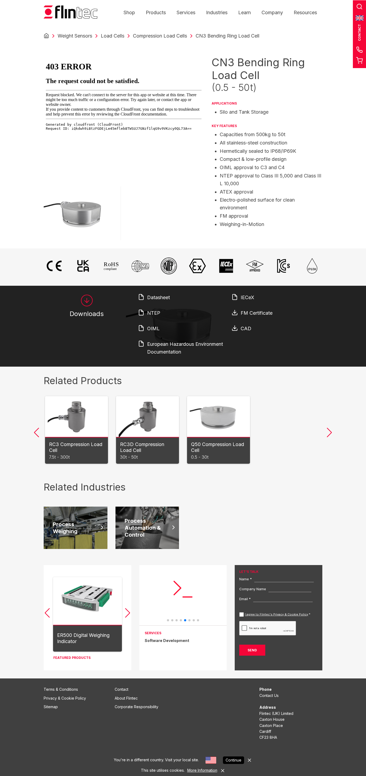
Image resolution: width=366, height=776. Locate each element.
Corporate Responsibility (136, 706)
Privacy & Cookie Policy (65, 698)
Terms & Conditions (61, 689)
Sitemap (51, 706)
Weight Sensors (75, 36)
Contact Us (269, 695)
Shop (129, 12)
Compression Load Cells (160, 36)
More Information (202, 770)
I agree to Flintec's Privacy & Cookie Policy (276, 614)
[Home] (46, 36)
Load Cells (112, 36)
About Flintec (126, 698)
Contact (121, 689)
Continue (233, 760)
